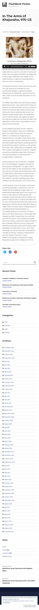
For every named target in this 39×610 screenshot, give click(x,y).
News (6, 329)
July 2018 (7, 507)
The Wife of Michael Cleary (11, 304)
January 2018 (8, 528)
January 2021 (8, 410)
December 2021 (9, 382)
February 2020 (8, 445)
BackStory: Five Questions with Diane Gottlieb (17, 285)
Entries (5, 550)
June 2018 (7, 511)
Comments (7, 553)
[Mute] (29, 66)
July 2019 (7, 465)
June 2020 (7, 431)
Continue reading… (7, 280)
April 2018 (7, 518)
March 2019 (7, 479)
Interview (7, 325)
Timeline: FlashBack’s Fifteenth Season (15, 278)
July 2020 (7, 427)
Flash (32, 32)
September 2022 (9, 358)
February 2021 (8, 406)
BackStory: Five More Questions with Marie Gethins (19, 298)
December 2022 (9, 347)
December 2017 (9, 531)
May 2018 (7, 514)
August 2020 (8, 424)
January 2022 (8, 379)
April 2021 (7, 399)
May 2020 (7, 434)
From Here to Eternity (9, 291)
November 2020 (9, 417)
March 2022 (7, 372)
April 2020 (7, 438)
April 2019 (7, 476)
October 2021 (8, 389)
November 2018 (9, 493)
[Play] (5, 66)
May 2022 (7, 368)
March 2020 (7, 441)
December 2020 (9, 413)
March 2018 (7, 521)
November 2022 (9, 351)
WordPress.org (7, 556)
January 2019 (8, 486)
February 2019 (8, 483)
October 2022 (8, 354)
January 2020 (8, 448)
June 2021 (7, 393)
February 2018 (8, 525)
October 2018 (8, 497)
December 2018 (9, 490)
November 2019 (9, 455)
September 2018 (9, 500)
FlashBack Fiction (19, 3)
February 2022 (8, 375)
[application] (19, 66)
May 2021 (7, 396)
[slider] (33, 66)
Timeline (6, 332)
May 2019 (7, 472)
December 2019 (9, 452)
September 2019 (9, 462)
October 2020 (8, 420)
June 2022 (7, 365)
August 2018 (8, 504)
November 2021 (9, 386)
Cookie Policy (6, 602)
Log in (4, 547)
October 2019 (8, 459)
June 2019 (7, 469)
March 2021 (7, 403)
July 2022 (7, 361)
